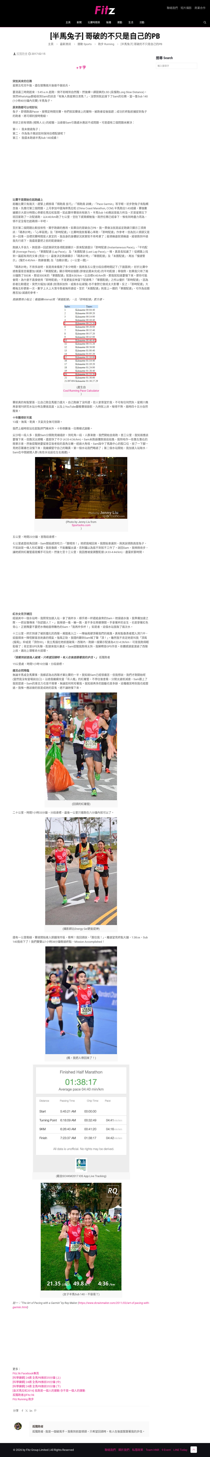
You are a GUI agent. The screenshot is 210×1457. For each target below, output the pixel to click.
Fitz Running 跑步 (23, 1399)
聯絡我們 (172, 8)
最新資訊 (65, 44)
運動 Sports (84, 44)
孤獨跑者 (22, 53)
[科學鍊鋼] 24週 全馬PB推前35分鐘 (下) (37, 1386)
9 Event (166, 1449)
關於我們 (123, 1449)
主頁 (50, 44)
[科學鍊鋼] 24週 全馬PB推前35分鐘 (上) (37, 1377)
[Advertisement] (81, 172)
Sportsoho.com (81, 525)
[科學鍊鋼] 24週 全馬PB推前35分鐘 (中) (37, 1382)
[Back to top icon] (193, 1449)
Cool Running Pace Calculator (81, 390)
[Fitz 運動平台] (105, 9)
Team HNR (152, 1449)
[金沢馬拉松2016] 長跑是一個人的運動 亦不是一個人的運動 (49, 1390)
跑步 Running (106, 44)
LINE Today (180, 1449)
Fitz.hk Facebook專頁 (26, 1373)
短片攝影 (186, 8)
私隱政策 (137, 1449)
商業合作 (200, 8)
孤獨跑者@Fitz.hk (23, 1395)
